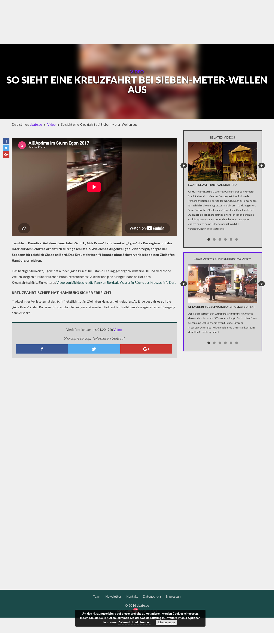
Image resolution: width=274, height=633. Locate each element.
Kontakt (132, 596)
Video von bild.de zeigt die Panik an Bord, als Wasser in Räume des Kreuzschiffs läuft (116, 282)
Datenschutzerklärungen (134, 622)
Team (96, 596)
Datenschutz (152, 596)
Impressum (173, 596)
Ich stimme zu (166, 622)
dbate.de (36, 124)
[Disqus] (94, 417)
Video (51, 124)
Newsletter (113, 596)
